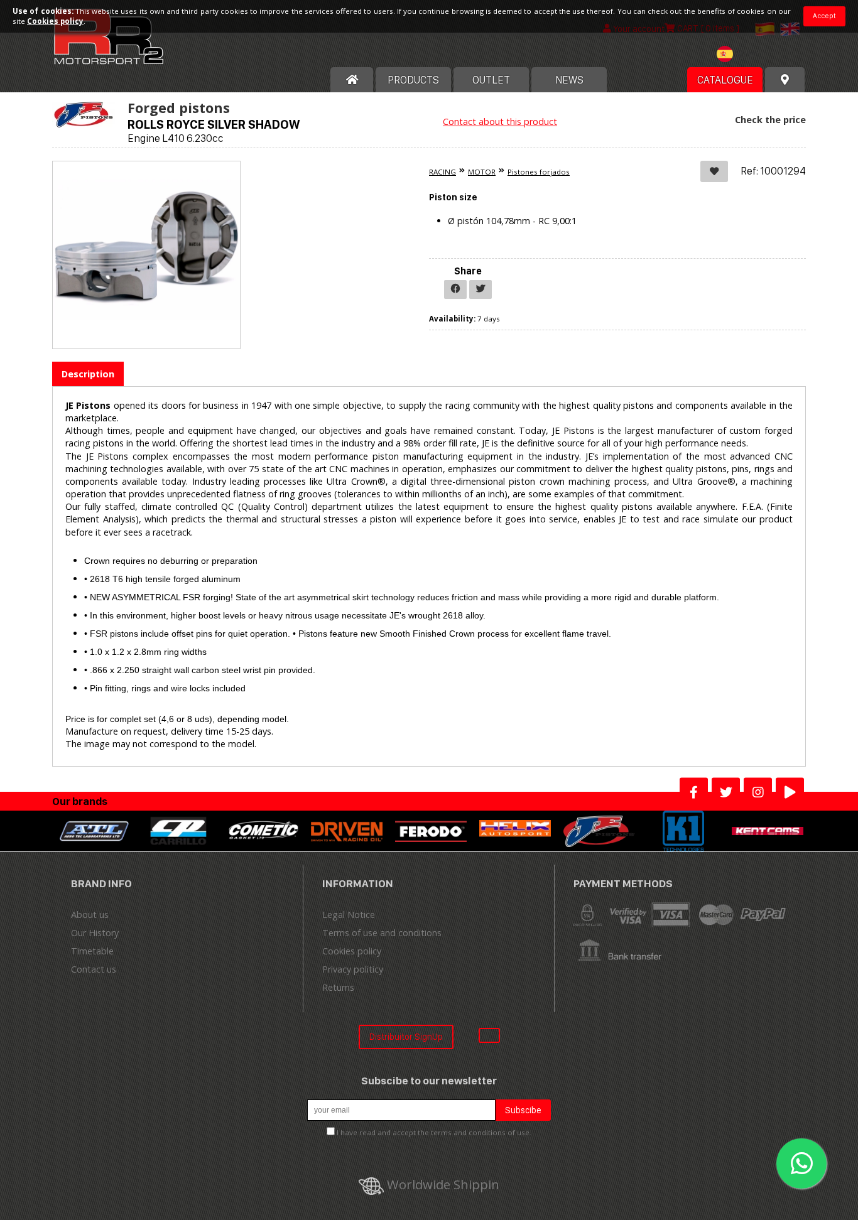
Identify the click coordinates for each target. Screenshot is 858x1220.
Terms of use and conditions (382, 933)
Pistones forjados (539, 171)
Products (413, 79)
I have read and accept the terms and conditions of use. (434, 1132)
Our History (95, 933)
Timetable (92, 951)
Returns (338, 987)
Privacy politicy (352, 969)
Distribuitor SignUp (406, 1036)
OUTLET (491, 79)
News (569, 79)
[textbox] (740, 54)
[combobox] (740, 55)
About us (90, 914)
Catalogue (725, 79)
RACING (442, 171)
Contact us (93, 969)
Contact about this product (500, 121)
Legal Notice (348, 914)
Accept (824, 15)
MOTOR (482, 171)
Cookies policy (351, 951)
